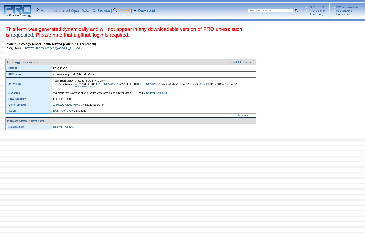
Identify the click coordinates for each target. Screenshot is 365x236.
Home (46, 10)
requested (22, 35)
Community (316, 14)
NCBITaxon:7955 (63, 110)
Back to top (243, 115)
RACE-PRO (316, 7)
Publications (344, 10)
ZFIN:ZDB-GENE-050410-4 (68, 104)
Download (146, 10)
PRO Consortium (347, 7)
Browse (103, 10)
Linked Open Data (74, 10)
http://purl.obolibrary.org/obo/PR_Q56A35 (53, 48)
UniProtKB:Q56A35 (105, 84)
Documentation (346, 14)
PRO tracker (317, 10)
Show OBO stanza (240, 62)
